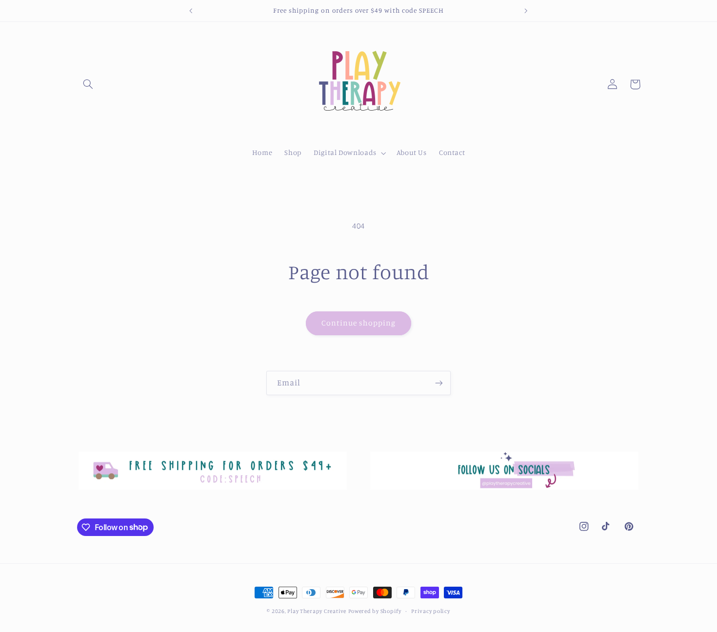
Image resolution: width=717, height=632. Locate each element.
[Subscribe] (439, 383)
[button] (88, 84)
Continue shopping (358, 322)
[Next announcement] (526, 10)
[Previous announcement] (191, 10)
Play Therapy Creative (316, 611)
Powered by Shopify (374, 611)
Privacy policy (430, 611)
